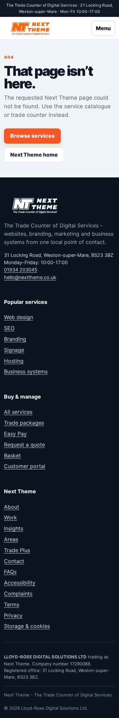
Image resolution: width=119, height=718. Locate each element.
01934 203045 (20, 269)
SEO (9, 328)
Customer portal (24, 466)
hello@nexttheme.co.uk (30, 277)
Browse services (32, 135)
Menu (103, 28)
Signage (14, 350)
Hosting (13, 361)
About (11, 506)
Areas (11, 539)
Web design (18, 317)
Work (10, 517)
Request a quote (24, 444)
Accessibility (19, 582)
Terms (11, 604)
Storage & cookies (27, 626)
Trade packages (24, 422)
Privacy (13, 615)
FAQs (10, 571)
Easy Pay (15, 433)
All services (18, 411)
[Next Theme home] (31, 28)
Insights (13, 528)
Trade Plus (17, 550)
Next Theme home (34, 154)
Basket (12, 455)
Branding (15, 339)
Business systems (26, 371)
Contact (14, 561)
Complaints (18, 593)
